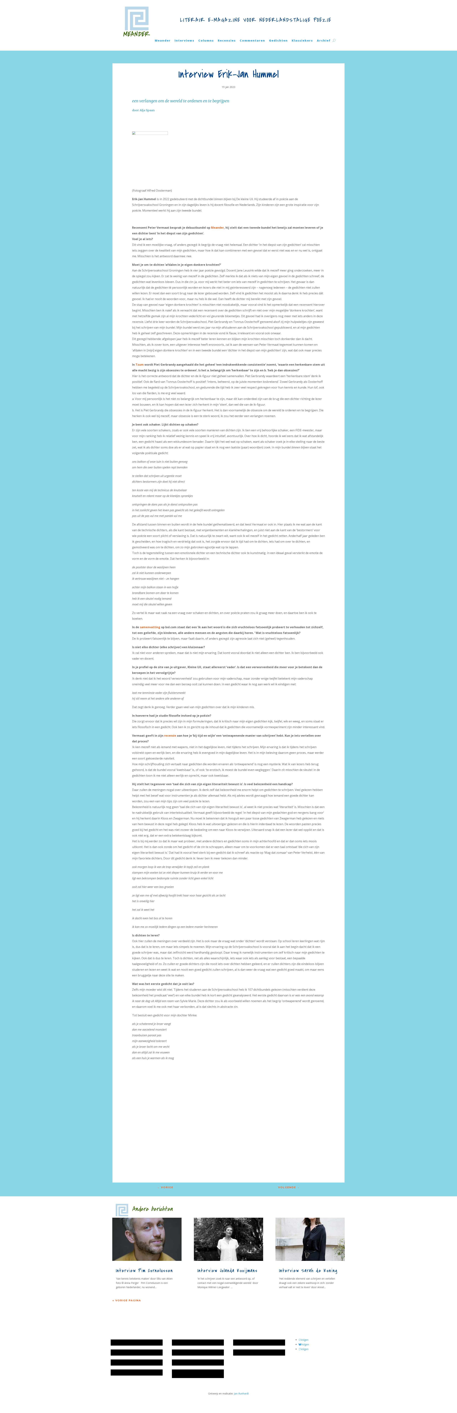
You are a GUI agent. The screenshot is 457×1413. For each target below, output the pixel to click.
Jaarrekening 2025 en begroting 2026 (133, 1342)
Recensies (227, 40)
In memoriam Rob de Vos (250, 1342)
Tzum (139, 365)
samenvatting (150, 627)
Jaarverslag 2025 (122, 1352)
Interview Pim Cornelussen (144, 1270)
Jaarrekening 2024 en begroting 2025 (133, 1362)
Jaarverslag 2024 (122, 1372)
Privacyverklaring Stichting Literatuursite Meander (197, 1374)
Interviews (184, 40)
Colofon (178, 1362)
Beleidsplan (180, 1352)
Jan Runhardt (241, 1393)
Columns (206, 40)
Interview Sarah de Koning (308, 1270)
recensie (170, 736)
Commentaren (252, 40)
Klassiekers (302, 40)
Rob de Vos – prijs (245, 1352)
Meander (163, 40)
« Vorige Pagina (126, 1300)
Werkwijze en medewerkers (189, 1342)
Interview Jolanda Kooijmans (227, 1270)
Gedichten (278, 40)
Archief (324, 40)
